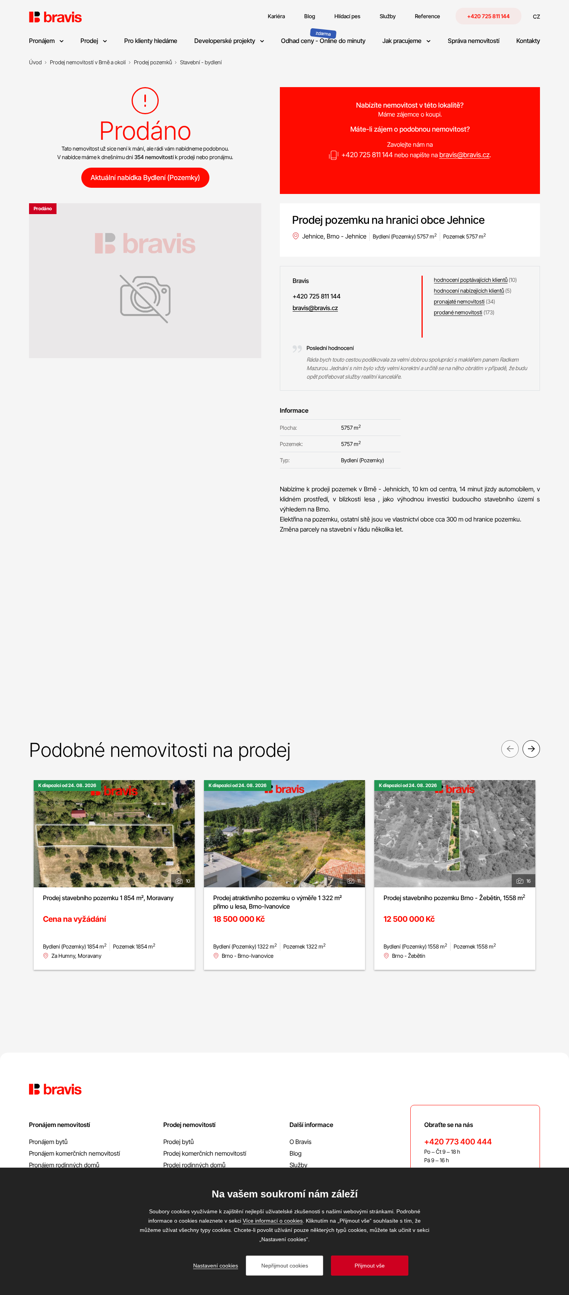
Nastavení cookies (215, 1265)
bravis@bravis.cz (464, 155)
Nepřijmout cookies (284, 1265)
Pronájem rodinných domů (64, 1165)
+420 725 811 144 (488, 16)
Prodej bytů (178, 1142)
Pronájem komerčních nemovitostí (74, 1153)
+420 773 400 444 (458, 1141)
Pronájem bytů (48, 1142)
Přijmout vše (370, 1265)
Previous (510, 749)
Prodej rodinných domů (194, 1165)
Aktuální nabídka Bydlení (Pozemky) (145, 177)
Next (531, 749)
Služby (298, 1165)
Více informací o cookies (273, 1221)
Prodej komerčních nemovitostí (204, 1153)
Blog (296, 1153)
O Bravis (301, 1142)
